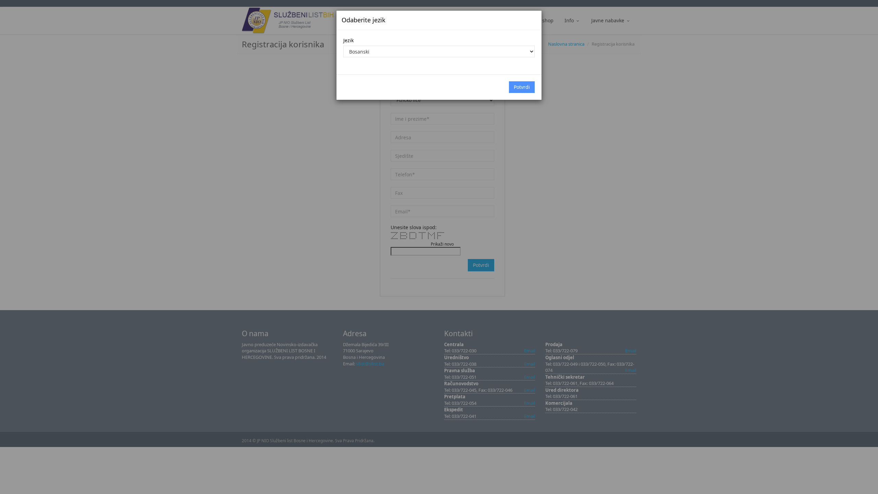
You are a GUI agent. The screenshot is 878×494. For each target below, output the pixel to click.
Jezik (348, 40)
